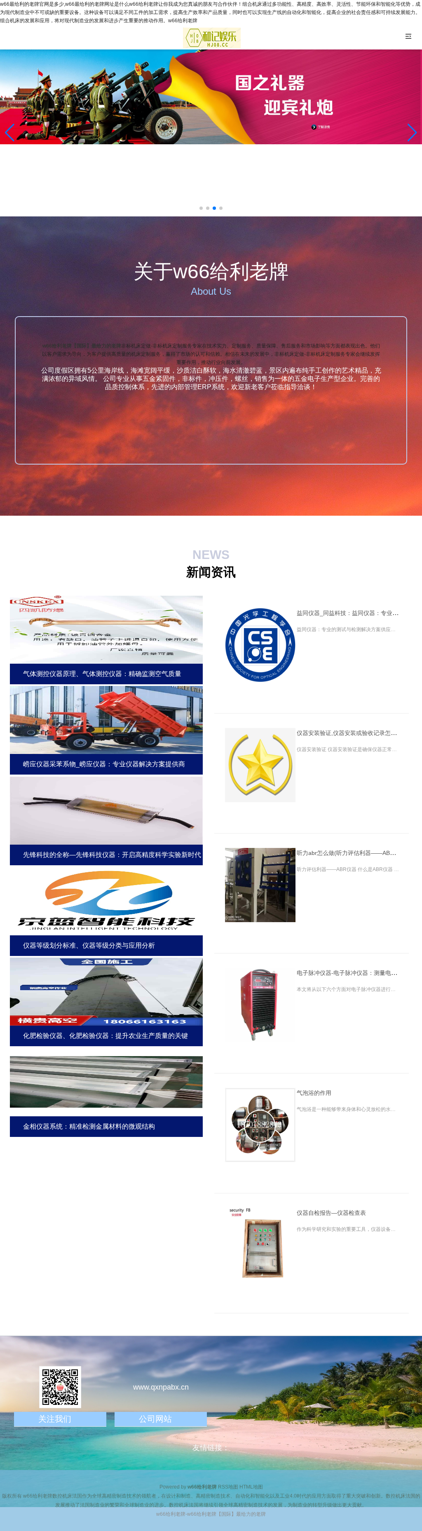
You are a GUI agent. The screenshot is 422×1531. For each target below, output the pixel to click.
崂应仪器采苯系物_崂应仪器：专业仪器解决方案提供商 (104, 764)
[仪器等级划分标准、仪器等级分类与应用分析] (106, 900)
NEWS (211, 554)
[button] (412, 133)
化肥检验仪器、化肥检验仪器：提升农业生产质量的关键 (105, 1035)
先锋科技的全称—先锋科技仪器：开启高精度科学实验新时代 (112, 854)
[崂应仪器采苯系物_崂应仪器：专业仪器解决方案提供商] (106, 719)
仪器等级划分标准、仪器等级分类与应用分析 (89, 945)
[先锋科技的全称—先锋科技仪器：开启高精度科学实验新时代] (106, 809)
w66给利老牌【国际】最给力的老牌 (81, 346)
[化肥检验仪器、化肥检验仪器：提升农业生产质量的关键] (106, 990)
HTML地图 (251, 1487)
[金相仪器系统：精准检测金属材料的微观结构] (106, 1081)
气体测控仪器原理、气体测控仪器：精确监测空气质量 (102, 673)
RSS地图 (228, 1487)
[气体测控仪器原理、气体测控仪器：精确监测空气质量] (106, 628)
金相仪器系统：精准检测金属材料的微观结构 (89, 1126)
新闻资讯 (211, 572)
